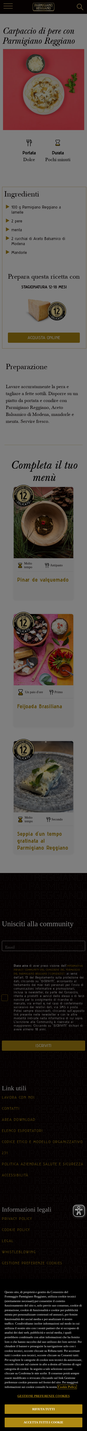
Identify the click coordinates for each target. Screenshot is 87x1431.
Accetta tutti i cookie (44, 1422)
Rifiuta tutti (43, 1409)
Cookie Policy (67, 1387)
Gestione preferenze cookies (43, 1396)
